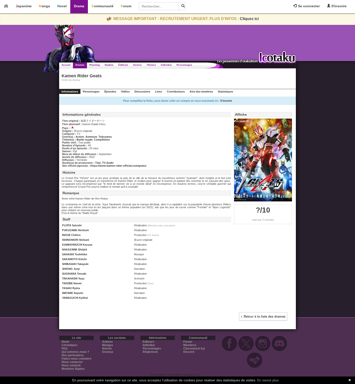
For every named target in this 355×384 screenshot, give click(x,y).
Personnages (184, 65)
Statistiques (225, 91)
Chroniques (70, 345)
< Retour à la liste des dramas (263, 316)
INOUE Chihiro (71, 235)
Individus (166, 65)
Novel (62, 6)
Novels (107, 348)
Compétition (102, 139)
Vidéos (125, 91)
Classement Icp (194, 348)
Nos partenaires (73, 355)
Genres (137, 65)
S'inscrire (338, 6)
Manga (44, 6)
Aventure (91, 136)
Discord (188, 352)
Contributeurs (176, 91)
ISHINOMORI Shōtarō (75, 239)
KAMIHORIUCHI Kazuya (77, 244)
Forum (126, 6)
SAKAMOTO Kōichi (74, 259)
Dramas (80, 65)
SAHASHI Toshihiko (74, 254)
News (65, 341)
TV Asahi (108, 162)
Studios (109, 65)
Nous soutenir (71, 365)
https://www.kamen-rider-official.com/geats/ (118, 165)
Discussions (142, 91)
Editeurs (148, 341)
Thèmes (151, 65)
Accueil (66, 65)
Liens (158, 91)
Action (80, 136)
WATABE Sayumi (72, 293)
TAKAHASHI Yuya (73, 278)
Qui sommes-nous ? (75, 352)
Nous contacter (72, 362)
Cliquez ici (249, 19)
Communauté (103, 6)
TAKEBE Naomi (72, 283)
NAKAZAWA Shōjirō (74, 249)
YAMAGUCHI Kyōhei (75, 297)
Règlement (150, 352)
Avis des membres (201, 91)
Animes (107, 341)
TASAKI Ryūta (71, 288)
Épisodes (110, 91)
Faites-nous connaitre (77, 358)
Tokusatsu (105, 136)
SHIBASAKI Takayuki (75, 264)
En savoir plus (268, 380)
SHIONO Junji (71, 268)
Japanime (24, 6)
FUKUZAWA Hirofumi (75, 230)
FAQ (64, 348)
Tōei (98, 162)
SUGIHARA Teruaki (74, 273)
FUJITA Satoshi (72, 225)
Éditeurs (123, 65)
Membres (189, 345)
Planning (94, 65)
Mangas (107, 345)
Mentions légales (73, 368)
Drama (79, 6)
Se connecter (308, 6)
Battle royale (84, 139)
